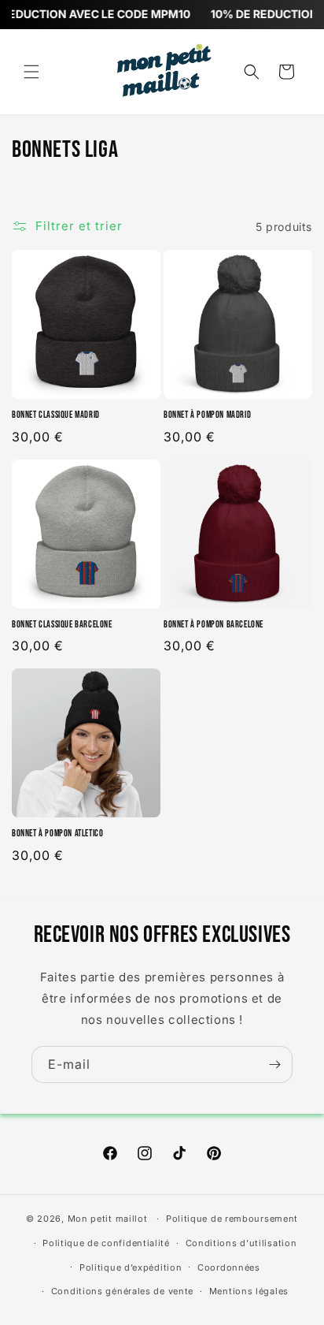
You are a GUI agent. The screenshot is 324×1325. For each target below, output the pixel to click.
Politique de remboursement (232, 1218)
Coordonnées (228, 1267)
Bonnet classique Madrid (56, 415)
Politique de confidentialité (106, 1243)
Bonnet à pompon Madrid (207, 415)
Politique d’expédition (130, 1267)
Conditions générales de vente (122, 1291)
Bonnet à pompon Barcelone (213, 625)
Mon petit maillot (108, 1218)
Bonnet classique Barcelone (62, 625)
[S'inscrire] (274, 1064)
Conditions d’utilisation (241, 1243)
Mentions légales (249, 1291)
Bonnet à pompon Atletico (57, 833)
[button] (31, 71)
